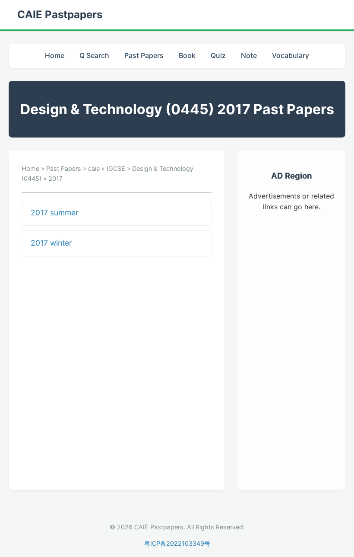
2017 (55, 178)
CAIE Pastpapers (59, 14)
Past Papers (144, 55)
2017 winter (51, 242)
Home (54, 55)
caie (94, 168)
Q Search (94, 55)
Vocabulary (290, 55)
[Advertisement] (291, 349)
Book (187, 55)
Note (249, 55)
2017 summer (55, 212)
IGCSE (116, 168)
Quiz (218, 55)
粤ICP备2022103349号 (177, 543)
